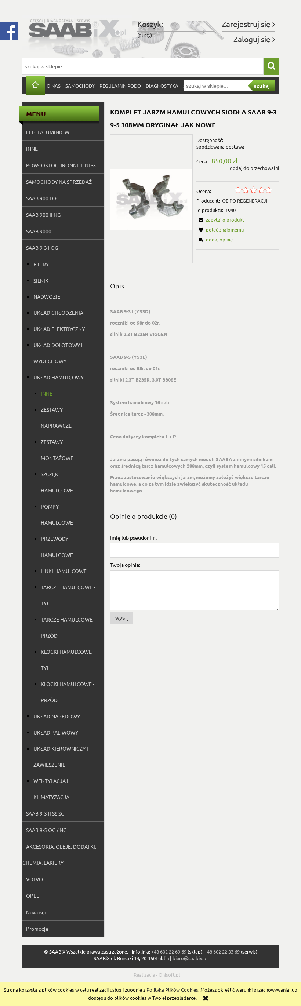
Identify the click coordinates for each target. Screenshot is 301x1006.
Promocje (37, 928)
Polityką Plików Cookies (172, 990)
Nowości (36, 912)
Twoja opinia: (125, 564)
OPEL (32, 895)
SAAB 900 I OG (42, 198)
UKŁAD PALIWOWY (55, 732)
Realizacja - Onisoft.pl (157, 975)
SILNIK (40, 280)
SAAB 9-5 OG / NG (46, 830)
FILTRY (41, 264)
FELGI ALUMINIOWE (49, 132)
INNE (32, 148)
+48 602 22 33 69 (222, 951)
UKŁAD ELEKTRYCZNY (59, 328)
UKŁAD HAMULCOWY (58, 377)
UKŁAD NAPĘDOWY (56, 716)
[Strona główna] (77, 32)
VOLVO (34, 879)
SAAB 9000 (38, 231)
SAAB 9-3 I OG (42, 247)
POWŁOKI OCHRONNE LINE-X (61, 165)
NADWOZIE (46, 296)
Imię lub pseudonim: (133, 537)
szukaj (262, 86)
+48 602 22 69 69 (168, 951)
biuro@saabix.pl (190, 958)
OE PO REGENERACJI (245, 200)
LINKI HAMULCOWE (64, 571)
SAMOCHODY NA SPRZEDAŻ (59, 181)
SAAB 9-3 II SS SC (45, 813)
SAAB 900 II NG (43, 214)
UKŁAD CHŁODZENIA (58, 312)
